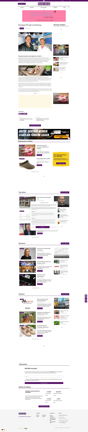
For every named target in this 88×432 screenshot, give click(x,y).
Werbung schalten (53, 418)
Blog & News (32, 7)
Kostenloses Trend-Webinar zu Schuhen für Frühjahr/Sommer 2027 (64, 316)
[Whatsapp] (23, 114)
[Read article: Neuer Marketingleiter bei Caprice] (61, 201)
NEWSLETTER (22, 3)
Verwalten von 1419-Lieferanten (35, 224)
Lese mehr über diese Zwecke (42, 224)
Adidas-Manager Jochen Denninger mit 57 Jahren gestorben (64, 271)
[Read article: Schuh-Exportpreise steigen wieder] (61, 252)
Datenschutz (66, 427)
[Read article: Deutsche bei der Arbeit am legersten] (56, 323)
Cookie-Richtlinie (40, 229)
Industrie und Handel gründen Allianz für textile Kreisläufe (64, 215)
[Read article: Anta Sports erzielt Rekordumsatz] (27, 280)
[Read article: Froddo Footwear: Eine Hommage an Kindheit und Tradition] (61, 98)
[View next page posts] (61, 73)
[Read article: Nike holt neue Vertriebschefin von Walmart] (27, 253)
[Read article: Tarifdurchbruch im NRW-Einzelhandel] (27, 229)
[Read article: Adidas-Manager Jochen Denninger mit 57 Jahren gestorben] (56, 272)
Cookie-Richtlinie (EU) (52, 420)
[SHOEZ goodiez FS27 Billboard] (44, 15)
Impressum (48, 229)
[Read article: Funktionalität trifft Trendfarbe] (27, 164)
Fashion (21, 299)
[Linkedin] (21, 114)
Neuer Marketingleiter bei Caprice (60, 204)
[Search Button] (69, 0)
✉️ (86, 295)
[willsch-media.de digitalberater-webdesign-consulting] (44, 134)
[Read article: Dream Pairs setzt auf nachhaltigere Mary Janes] (27, 331)
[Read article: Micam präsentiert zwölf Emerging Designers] (27, 304)
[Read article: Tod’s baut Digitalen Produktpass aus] (56, 69)
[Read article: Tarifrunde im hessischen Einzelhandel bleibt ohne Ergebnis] (56, 267)
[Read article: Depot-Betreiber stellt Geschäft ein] (27, 202)
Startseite (22, 7)
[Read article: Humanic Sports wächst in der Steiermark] (56, 261)
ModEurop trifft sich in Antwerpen (60, 306)
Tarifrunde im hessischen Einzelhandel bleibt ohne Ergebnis (64, 266)
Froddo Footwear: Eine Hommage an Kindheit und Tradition (42, 147)
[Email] (24, 114)
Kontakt (64, 7)
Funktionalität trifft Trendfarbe (43, 158)
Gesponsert (22, 145)
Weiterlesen (39, 154)
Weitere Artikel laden (35, 171)
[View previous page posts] (60, 73)
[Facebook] (19, 114)
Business (21, 28)
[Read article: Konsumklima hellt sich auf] (27, 216)
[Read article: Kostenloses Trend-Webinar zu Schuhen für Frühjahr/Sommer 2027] (56, 317)
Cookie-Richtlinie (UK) (52, 422)
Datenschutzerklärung (44, 229)
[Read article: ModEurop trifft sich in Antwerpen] (61, 303)
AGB (69, 427)
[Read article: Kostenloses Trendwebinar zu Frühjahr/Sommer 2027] (27, 317)
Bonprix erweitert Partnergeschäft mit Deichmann (63, 209)
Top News (21, 197)
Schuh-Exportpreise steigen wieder (60, 255)
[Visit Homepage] (44, 3)
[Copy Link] (26, 114)
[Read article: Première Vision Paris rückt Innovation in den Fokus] (56, 64)
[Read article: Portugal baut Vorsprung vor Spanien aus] (56, 59)
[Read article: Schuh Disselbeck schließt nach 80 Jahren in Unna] (27, 267)
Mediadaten (55, 7)
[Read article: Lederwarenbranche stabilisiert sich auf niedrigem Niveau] (61, 50)
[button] (56, 202)
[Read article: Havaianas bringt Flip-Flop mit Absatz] (56, 312)
